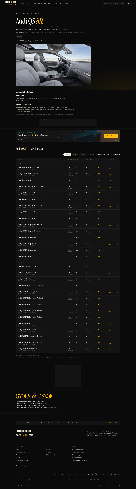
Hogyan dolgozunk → (60, 26)
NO (100, 474)
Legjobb (30, 3)
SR (74, 474)
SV (103, 474)
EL (107, 474)
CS (89, 474)
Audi (23, 13)
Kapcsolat (48, 452)
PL (85, 474)
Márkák (18, 455)
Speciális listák (38, 3)
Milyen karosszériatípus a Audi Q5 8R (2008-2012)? (32, 402)
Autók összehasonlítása (22, 460)
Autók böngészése (20, 452)
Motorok (19, 36)
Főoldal (18, 13)
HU (96, 474)
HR (77, 474)
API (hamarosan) (50, 455)
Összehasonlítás (56, 3)
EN (51, 474)
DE (59, 474)
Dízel (75, 154)
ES (66, 474)
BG (111, 474)
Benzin (83, 154)
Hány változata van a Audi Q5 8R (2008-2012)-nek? (32, 403)
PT (81, 474)
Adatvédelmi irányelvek (78, 449)
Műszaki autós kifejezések (22, 465)
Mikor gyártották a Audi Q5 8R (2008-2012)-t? (30, 405)
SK (92, 474)
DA (115, 474)
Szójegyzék (66, 3)
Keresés (18, 457)
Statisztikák (47, 3)
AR (118, 474)
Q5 (27, 13)
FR (63, 474)
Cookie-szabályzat (76, 455)
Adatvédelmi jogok (77, 457)
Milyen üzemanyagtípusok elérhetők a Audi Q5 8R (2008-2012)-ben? (37, 407)
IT (70, 474)
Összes (67, 154)
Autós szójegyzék (20, 463)
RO (55, 474)
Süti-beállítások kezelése (79, 460)
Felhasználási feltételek (78, 452)
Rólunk (48, 449)
